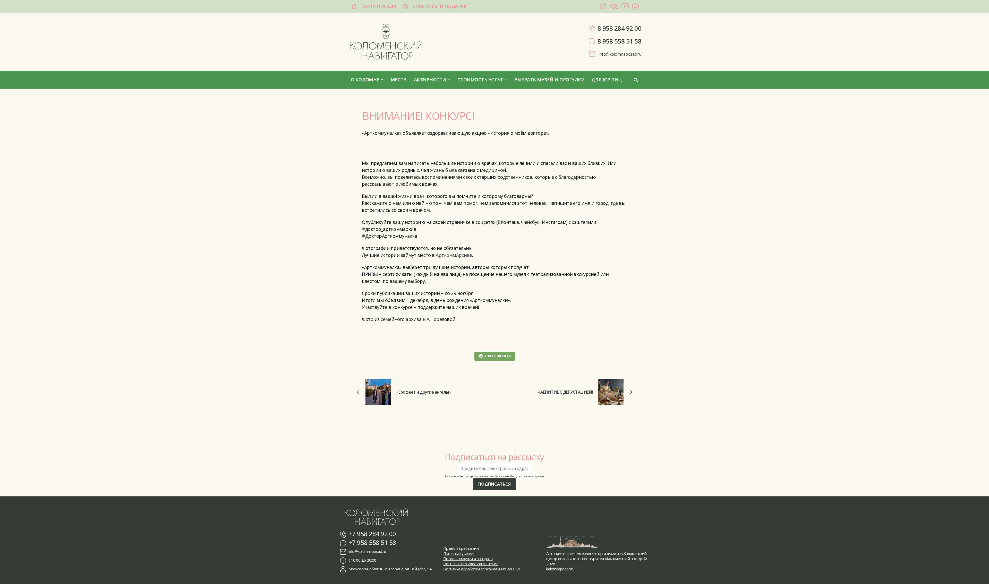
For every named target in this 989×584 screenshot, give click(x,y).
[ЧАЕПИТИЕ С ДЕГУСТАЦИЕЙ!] (610, 391)
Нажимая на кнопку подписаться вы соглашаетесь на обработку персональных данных (494, 476)
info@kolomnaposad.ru (620, 54)
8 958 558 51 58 (620, 41)
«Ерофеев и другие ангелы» (423, 392)
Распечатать (498, 355)
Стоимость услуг (480, 80)
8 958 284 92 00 (620, 28)
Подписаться (494, 484)
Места (399, 80)
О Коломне (365, 80)
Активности (430, 80)
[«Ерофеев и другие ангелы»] (378, 391)
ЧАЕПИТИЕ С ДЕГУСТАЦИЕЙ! (565, 392)
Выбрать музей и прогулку (549, 80)
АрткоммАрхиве (454, 255)
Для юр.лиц (606, 80)
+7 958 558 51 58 (371, 542)
